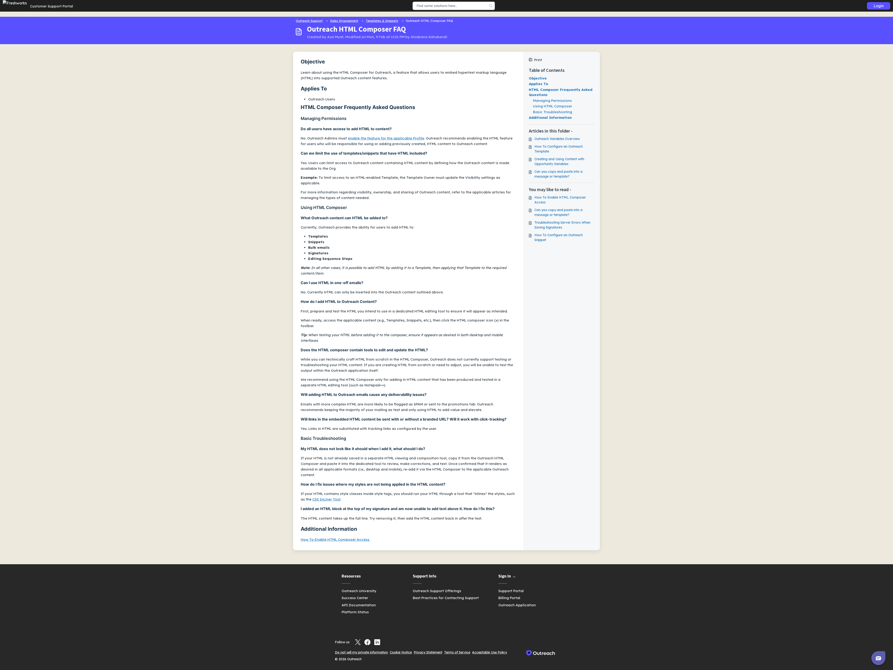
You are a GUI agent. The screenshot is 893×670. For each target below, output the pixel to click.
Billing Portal (509, 598)
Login (878, 5)
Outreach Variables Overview (557, 139)
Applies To (538, 84)
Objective (538, 78)
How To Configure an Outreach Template (558, 148)
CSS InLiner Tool (326, 499)
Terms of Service (457, 652)
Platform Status (355, 612)
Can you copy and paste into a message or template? (558, 174)
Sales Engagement (344, 21)
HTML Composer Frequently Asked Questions (560, 92)
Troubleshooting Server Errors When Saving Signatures (562, 224)
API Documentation (359, 605)
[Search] (491, 6)
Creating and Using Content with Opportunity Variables (559, 161)
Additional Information (550, 117)
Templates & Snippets (382, 21)
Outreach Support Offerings (437, 591)
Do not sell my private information (361, 652)
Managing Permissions (552, 100)
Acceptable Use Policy (489, 652)
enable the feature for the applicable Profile (386, 138)
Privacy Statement (428, 652)
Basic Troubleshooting (552, 112)
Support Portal (511, 591)
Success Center (355, 598)
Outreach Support (309, 21)
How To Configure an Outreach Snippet (558, 237)
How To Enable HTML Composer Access (335, 539)
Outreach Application (517, 605)
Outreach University (359, 591)
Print (538, 60)
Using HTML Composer (552, 106)
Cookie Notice (401, 652)
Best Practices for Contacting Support (446, 598)
